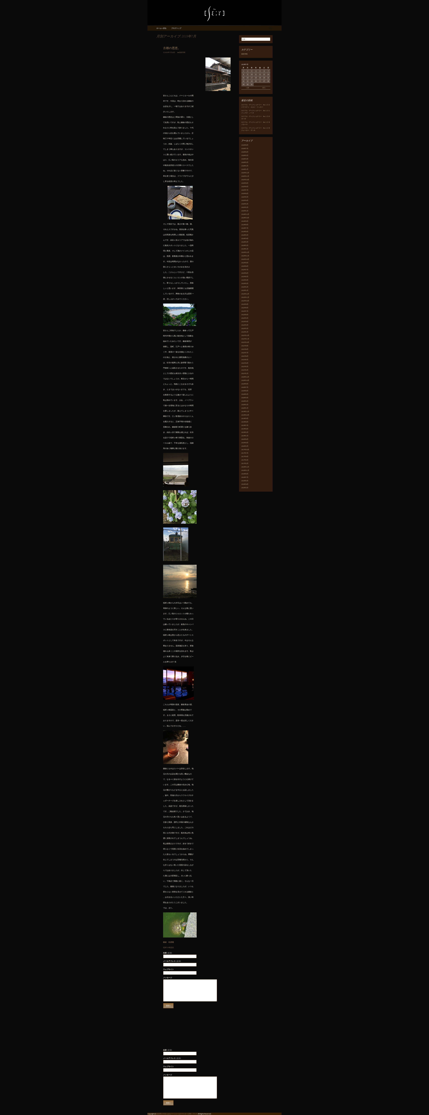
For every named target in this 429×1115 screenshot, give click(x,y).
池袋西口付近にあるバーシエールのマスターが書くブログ (177, 1114)
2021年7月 (244, 353)
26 (260, 81)
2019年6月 (244, 429)
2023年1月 (244, 290)
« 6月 (247, 88)
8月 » (264, 88)
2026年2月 (244, 166)
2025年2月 (244, 207)
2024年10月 (245, 218)
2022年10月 (245, 301)
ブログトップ (176, 28)
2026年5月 (244, 155)
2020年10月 (245, 380)
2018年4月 (244, 443)
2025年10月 (245, 180)
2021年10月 (245, 342)
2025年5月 (244, 197)
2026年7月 (244, 148)
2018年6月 (244, 439)
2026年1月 (244, 169)
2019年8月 (244, 422)
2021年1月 (244, 373)
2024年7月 (244, 228)
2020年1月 (244, 408)
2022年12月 (245, 294)
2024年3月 (244, 242)
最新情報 (182, 52)
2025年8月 (244, 187)
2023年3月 (244, 283)
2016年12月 (245, 467)
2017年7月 (244, 453)
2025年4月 (244, 200)
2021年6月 (244, 356)
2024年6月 (244, 232)
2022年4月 (244, 322)
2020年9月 (244, 384)
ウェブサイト (168, 969)
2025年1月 (244, 211)
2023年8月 (244, 266)
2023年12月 (245, 252)
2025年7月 (244, 190)
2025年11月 (245, 176)
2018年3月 (244, 446)
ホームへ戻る (161, 28)
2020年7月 (244, 387)
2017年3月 (244, 460)
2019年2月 (244, 432)
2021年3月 (244, 366)
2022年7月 (244, 311)
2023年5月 (244, 277)
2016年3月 (244, 488)
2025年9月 (244, 183)
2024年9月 (244, 221)
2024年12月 (245, 214)
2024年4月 (244, 238)
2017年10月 (245, 450)
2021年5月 (244, 360)
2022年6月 (244, 315)
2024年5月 (244, 235)
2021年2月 (244, 370)
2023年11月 (245, 256)
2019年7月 (244, 425)
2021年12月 (245, 335)
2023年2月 (244, 287)
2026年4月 (244, 159)
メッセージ (167, 977)
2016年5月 (244, 481)
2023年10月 (245, 259)
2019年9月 (244, 418)
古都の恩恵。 (172, 48)
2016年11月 (245, 470)
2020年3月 (244, 401)
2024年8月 (244, 225)
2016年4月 (244, 484)
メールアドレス (172, 961)
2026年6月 (244, 152)
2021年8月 (244, 349)
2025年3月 (244, 204)
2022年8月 (244, 308)
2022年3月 (244, 325)
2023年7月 (244, 270)
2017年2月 (244, 463)
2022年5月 (244, 318)
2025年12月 (245, 173)
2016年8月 (244, 474)
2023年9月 (244, 263)
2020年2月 (244, 405)
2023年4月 (244, 280)
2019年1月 (244, 436)
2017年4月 (244, 456)
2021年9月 (244, 346)
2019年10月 (245, 415)
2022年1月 (244, 332)
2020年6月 (244, 391)
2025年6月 (244, 193)
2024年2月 (244, 245)
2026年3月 (244, 162)
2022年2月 (244, 328)
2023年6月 (244, 273)
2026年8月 (244, 145)
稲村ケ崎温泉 (168, 947)
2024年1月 (244, 249)
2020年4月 (244, 398)
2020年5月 (244, 394)
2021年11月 (245, 339)
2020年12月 (245, 377)
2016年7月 (244, 477)
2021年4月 (244, 363)
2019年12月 (245, 411)
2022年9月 (244, 304)
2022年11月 (245, 297)
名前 (167, 953)
